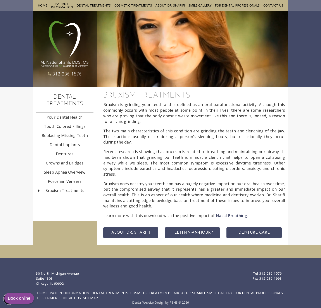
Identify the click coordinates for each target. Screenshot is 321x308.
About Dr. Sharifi (170, 5)
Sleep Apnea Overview (64, 172)
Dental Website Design (148, 302)
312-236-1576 (67, 74)
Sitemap (90, 298)
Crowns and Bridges (64, 163)
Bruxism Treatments (64, 190)
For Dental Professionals (237, 5)
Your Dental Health (65, 117)
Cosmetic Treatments (133, 5)
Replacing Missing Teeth (65, 135)
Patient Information (69, 293)
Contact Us (273, 5)
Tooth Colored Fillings (65, 126)
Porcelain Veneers (64, 181)
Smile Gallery (199, 5)
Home (42, 5)
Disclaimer (47, 298)
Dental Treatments (93, 5)
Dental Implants (65, 144)
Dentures (64, 153)
